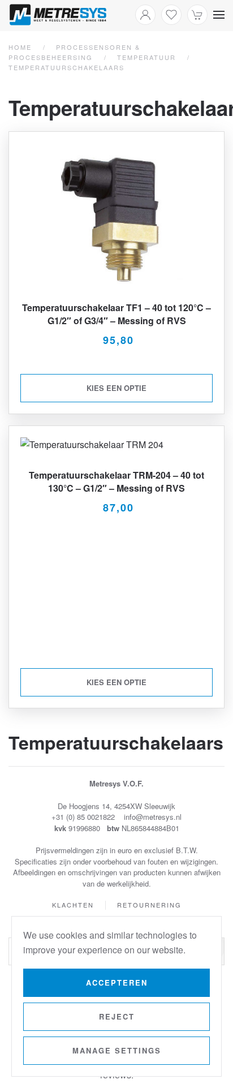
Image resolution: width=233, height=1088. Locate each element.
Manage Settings (116, 1050)
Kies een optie (116, 387)
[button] (219, 15)
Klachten (73, 904)
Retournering (149, 904)
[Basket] (197, 15)
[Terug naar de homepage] (57, 15)
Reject (117, 1016)
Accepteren (117, 982)
